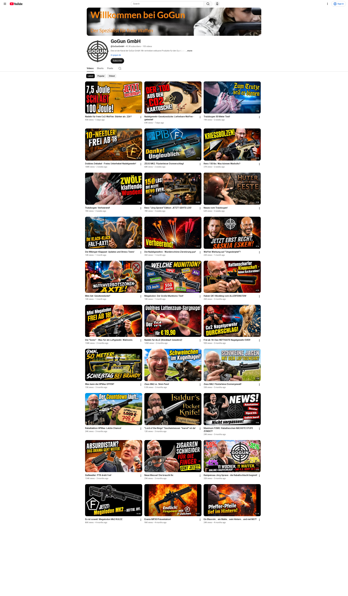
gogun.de (117, 55)
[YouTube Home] (16, 4)
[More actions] (141, 117)
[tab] (90, 68)
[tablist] (174, 68)
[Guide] (5, 3)
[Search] (208, 4)
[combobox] (168, 3)
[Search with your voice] (217, 4)
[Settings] (327, 3)
